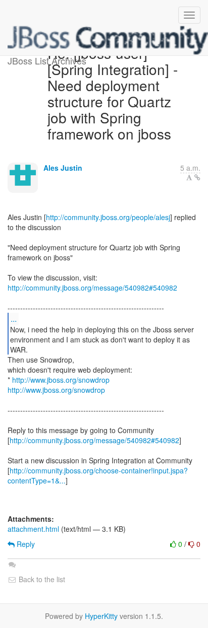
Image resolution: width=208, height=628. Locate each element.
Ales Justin (62, 168)
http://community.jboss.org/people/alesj (108, 217)
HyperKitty (101, 616)
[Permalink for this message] (197, 177)
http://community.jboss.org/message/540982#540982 (92, 288)
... (14, 318)
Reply (25, 544)
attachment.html (33, 529)
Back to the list (41, 579)
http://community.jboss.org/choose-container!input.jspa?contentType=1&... (98, 475)
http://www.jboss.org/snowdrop (61, 380)
